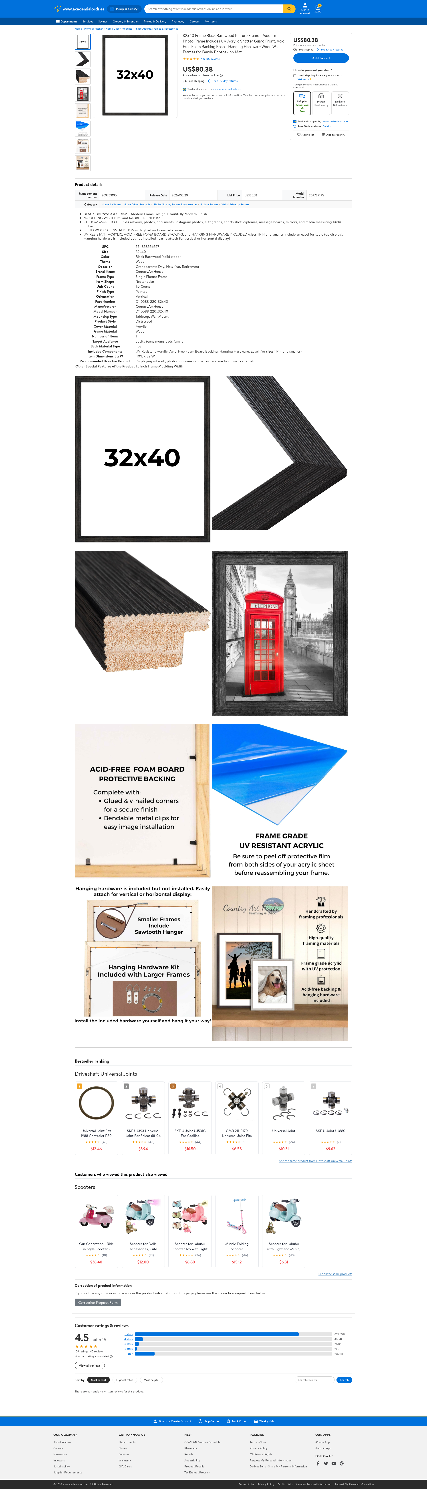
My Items (211, 21)
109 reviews (213, 59)
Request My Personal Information (271, 1460)
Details (326, 126)
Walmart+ (125, 1460)
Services (88, 21)
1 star (129, 1353)
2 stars (129, 1348)
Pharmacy (178, 21)
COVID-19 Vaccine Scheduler (203, 1442)
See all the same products (335, 1274)
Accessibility (192, 1460)
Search (344, 1380)
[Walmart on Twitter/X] (325, 1464)
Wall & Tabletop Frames (235, 204)
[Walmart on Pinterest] (341, 1464)
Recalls (188, 1454)
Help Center (211, 1421)
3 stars (129, 1344)
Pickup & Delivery (155, 21)
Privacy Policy (259, 1448)
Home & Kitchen (93, 28)
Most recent (98, 1380)
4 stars (128, 1339)
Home (78, 28)
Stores (123, 1448)
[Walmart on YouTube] (333, 1464)
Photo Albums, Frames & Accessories (156, 28)
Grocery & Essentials (126, 21)
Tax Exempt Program (197, 1472)
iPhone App (322, 1442)
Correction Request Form (98, 1302)
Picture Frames (209, 204)
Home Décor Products (119, 28)
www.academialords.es (226, 89)
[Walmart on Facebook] (317, 1464)
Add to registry (335, 134)
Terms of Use (258, 1442)
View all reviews (90, 1365)
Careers (194, 21)
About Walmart (63, 1442)
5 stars (129, 1334)
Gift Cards (125, 1466)
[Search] (289, 8)
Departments (68, 21)
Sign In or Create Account (175, 1421)
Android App (323, 1448)
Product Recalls (194, 1466)
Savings (102, 21)
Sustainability (61, 1466)
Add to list (308, 134)
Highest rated (124, 1380)
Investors (59, 1460)
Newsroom (60, 1454)
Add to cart (321, 58)
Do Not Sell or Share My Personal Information (278, 1466)
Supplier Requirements (67, 1472)
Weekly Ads (266, 1421)
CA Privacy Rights (261, 1454)
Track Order (239, 1421)
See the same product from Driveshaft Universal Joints (315, 1161)
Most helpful (151, 1380)
